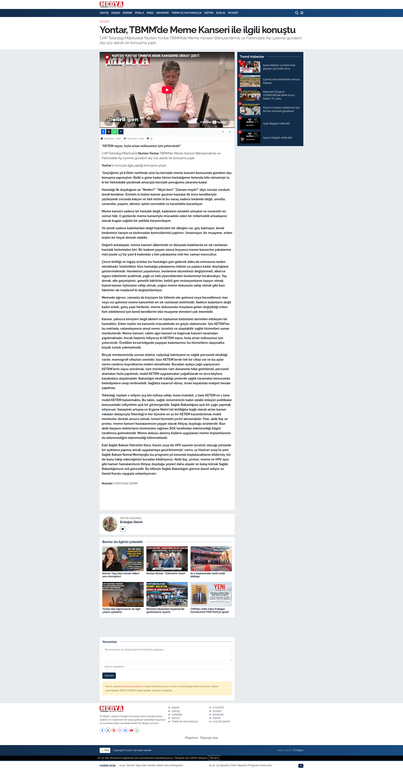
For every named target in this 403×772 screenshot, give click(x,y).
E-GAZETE (218, 707)
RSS (106, 750)
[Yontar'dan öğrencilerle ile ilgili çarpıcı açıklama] (123, 594)
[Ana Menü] (301, 13)
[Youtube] (131, 730)
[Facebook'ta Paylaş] (103, 131)
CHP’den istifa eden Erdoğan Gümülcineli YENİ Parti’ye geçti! (209, 610)
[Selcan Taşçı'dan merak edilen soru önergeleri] (123, 558)
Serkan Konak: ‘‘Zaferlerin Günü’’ (166, 573)
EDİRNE (127, 12)
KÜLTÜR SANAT (221, 721)
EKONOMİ (162, 12)
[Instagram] (119, 730)
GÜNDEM (177, 714)
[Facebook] (102, 730)
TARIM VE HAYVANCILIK (186, 12)
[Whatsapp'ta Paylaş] (115, 131)
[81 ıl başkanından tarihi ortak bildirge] (211, 558)
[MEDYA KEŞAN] (111, 4)
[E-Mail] (122, 529)
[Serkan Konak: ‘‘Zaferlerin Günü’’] (167, 558)
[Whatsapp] (137, 730)
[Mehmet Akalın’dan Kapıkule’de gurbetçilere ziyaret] (167, 594)
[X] (108, 730)
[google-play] (209, 737)
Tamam (213, 757)
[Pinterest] (113, 730)
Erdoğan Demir (131, 522)
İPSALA (139, 12)
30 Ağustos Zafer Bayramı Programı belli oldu (244, 765)
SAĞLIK (220, 12)
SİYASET (233, 12)
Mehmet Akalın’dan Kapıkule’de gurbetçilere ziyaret (165, 610)
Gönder (109, 675)
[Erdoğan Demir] (109, 523)
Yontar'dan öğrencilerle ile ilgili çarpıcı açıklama (121, 610)
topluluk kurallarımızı (133, 686)
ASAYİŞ (104, 12)
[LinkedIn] (125, 730)
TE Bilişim (298, 750)
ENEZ (150, 12)
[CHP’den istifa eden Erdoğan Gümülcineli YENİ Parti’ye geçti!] (211, 594)
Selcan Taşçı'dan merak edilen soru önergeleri (120, 575)
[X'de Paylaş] (108, 131)
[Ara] (297, 13)
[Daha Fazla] (120, 131)
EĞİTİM (208, 12)
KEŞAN (115, 12)
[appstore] (192, 737)
